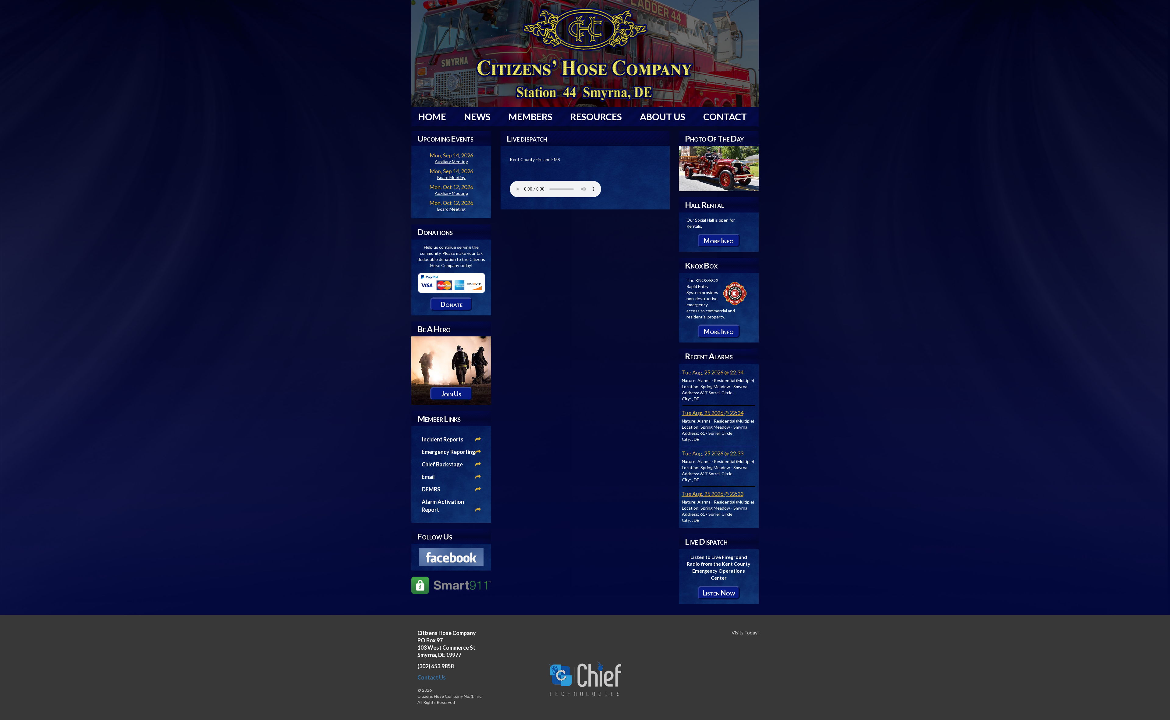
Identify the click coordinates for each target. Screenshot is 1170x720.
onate (451, 304)
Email (428, 476)
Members (530, 116)
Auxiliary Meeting (451, 161)
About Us (662, 116)
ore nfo (719, 241)
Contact (725, 116)
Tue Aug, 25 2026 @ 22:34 (712, 372)
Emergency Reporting (448, 451)
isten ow (718, 593)
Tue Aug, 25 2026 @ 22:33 (712, 453)
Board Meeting (451, 177)
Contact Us (431, 677)
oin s (451, 394)
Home (432, 116)
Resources (596, 116)
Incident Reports (442, 439)
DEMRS (431, 489)
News (477, 116)
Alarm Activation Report (443, 505)
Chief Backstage (442, 464)
